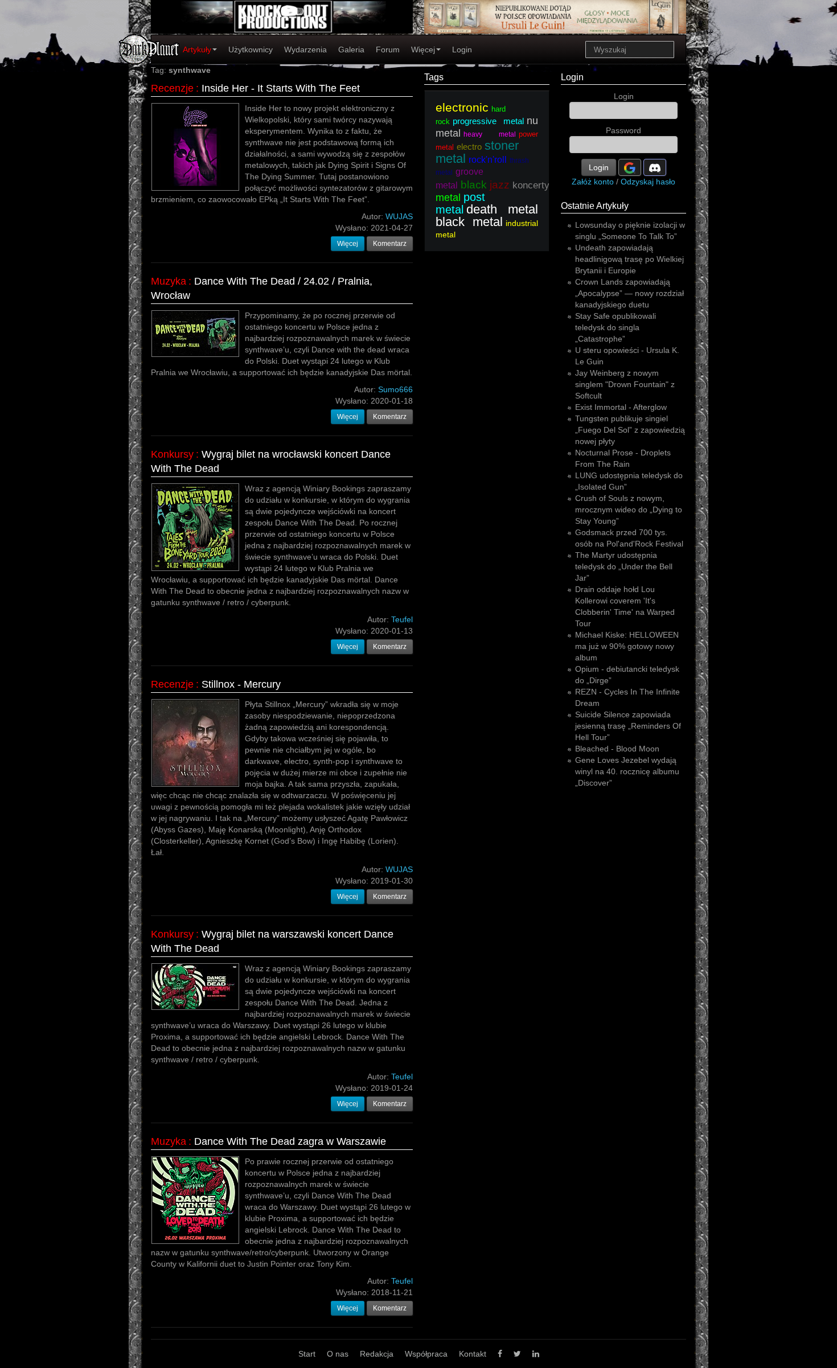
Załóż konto (593, 181)
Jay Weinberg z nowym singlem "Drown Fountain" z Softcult (625, 384)
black (474, 185)
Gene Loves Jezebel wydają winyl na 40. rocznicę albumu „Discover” (627, 771)
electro (469, 146)
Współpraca (426, 1353)
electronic (462, 107)
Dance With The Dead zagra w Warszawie (290, 1141)
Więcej (423, 49)
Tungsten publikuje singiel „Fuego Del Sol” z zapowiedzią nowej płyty (630, 430)
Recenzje (172, 88)
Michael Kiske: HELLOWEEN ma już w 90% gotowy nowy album (627, 646)
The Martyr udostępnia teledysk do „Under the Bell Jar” (623, 566)
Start (306, 1353)
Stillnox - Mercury (241, 684)
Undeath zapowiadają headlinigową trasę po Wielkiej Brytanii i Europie (629, 259)
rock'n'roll (488, 160)
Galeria (351, 49)
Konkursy (172, 454)
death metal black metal (487, 215)
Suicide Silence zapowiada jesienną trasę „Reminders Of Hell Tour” (628, 726)
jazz (500, 185)
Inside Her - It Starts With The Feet (281, 88)
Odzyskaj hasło (648, 181)
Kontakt (472, 1353)
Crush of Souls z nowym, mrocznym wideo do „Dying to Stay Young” (628, 509)
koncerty (530, 185)
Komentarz (390, 244)
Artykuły (197, 49)
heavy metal (489, 134)
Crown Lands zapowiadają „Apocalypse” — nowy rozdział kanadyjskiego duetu (629, 293)
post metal (460, 203)
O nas (337, 1353)
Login (462, 49)
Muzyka (168, 281)
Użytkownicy (250, 49)
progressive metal (488, 121)
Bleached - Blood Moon (617, 748)
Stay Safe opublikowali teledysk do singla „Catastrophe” (615, 327)
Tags (434, 77)
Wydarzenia (305, 49)
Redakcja (376, 1353)
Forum (388, 49)
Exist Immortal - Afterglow (621, 407)
